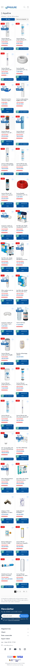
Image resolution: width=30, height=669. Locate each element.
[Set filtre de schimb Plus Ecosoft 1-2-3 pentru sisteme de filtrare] (22, 281)
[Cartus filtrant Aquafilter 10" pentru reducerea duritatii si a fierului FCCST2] (22, 565)
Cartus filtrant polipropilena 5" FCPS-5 (6, 384)
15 (23, 591)
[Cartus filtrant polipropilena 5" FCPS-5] (7, 374)
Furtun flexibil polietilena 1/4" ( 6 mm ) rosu (21, 194)
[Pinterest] (10, 649)
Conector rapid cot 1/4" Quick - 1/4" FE (7, 226)
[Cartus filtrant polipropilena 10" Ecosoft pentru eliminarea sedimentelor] (22, 29)
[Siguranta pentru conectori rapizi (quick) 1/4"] (7, 90)
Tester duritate (20, 322)
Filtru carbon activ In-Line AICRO (7, 291)
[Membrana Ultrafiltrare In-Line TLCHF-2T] (22, 249)
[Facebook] (5, 649)
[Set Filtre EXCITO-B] (22, 439)
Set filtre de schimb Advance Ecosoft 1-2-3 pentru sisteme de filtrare (7, 258)
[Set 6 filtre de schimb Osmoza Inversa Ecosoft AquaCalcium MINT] (22, 470)
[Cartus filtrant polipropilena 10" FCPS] (7, 29)
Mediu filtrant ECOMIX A (20, 511)
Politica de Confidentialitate (14, 620)
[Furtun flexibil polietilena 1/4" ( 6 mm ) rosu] (22, 184)
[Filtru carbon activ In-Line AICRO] (7, 281)
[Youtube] (15, 649)
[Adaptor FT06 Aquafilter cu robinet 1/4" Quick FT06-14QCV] (7, 502)
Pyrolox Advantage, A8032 (21, 354)
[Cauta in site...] (24, 7)
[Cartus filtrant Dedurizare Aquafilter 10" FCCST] (22, 533)
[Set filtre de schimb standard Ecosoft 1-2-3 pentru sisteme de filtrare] (22, 217)
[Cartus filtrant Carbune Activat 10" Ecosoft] (22, 374)
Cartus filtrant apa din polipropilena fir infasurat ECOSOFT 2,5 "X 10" (22, 164)
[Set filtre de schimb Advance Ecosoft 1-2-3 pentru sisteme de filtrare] (7, 249)
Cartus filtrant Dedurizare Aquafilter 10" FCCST (22, 542)
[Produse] (2, 7)
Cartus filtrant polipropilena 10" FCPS (6, 39)
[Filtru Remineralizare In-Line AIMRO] (7, 470)
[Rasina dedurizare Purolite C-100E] (7, 533)
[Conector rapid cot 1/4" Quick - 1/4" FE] (7, 217)
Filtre (8, 19)
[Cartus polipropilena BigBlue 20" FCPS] (22, 90)
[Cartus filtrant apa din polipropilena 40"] (22, 406)
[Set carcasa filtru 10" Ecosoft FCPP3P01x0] (7, 439)
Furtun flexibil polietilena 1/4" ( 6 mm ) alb (21, 69)
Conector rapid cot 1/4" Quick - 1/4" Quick (6, 323)
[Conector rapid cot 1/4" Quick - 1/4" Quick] (7, 314)
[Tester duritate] (22, 314)
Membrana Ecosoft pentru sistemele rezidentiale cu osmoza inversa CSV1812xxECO (6, 574)
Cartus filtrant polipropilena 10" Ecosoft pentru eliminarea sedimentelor (21, 39)
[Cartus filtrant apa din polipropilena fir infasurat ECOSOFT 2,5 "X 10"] (22, 155)
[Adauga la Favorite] (12, 24)
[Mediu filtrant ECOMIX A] (22, 502)
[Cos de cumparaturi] (28, 7)
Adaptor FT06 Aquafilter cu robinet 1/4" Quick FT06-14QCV (7, 511)
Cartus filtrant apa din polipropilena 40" (22, 416)
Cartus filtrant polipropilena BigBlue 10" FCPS (7, 354)
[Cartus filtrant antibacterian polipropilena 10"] (22, 122)
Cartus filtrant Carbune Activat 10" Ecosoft (22, 384)
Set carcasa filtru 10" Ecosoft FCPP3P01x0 (7, 448)
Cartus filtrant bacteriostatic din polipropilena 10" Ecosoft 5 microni (6, 416)
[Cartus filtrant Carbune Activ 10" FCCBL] (7, 122)
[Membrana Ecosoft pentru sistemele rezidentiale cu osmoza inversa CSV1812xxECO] (7, 565)
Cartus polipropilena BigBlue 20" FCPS (22, 99)
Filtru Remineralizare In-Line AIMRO (7, 479)
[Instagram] (24, 649)
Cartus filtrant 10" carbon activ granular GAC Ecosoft (7, 194)
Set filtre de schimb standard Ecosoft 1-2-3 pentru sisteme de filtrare (22, 226)
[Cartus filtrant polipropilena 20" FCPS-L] (7, 59)
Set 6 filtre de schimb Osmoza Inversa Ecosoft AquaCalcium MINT (22, 479)
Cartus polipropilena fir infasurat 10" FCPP (7, 164)
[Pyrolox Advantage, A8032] (22, 344)
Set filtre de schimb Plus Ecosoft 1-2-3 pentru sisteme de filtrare (21, 291)
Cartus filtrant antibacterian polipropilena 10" (21, 132)
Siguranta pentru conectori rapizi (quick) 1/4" (6, 99)
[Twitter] (19, 649)
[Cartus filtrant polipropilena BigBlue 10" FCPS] (7, 344)
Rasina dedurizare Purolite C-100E (6, 542)
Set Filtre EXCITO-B (21, 448)
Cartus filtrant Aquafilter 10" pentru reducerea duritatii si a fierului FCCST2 (22, 574)
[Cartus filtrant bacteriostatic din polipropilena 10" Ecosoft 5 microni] (7, 406)
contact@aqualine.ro (8, 645)
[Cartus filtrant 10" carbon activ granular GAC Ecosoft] (7, 184)
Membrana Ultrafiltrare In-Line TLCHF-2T (21, 258)
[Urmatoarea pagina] (26, 592)
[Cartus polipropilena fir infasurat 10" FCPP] (7, 155)
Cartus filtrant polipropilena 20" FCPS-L (6, 69)
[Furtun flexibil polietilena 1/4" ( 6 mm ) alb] (22, 59)
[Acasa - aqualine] (11, 7)
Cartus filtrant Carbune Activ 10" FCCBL (6, 132)
